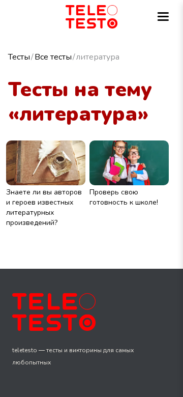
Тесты (19, 57)
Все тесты (53, 57)
